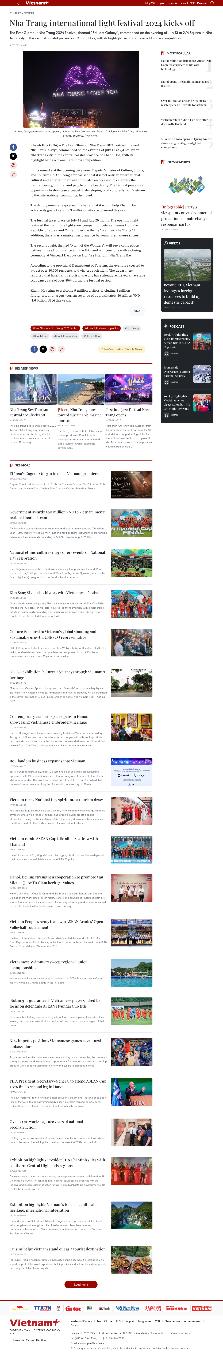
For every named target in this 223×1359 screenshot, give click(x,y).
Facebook (13, 147)
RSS (118, 1321)
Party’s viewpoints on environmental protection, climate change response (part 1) (186, 215)
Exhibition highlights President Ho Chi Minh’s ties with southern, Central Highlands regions (57, 1162)
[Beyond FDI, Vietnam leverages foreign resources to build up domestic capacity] (187, 265)
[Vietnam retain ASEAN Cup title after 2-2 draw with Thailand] (131, 849)
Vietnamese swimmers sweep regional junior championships (48, 964)
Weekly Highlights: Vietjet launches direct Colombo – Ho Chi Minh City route (177, 402)
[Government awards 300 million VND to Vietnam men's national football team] (131, 523)
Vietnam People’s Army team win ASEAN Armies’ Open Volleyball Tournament (56, 924)
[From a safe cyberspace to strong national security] (202, 374)
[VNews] (58, 1308)
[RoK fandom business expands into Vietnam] (131, 772)
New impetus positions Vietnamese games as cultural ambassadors (55, 1043)
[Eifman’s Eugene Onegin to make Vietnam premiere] (131, 484)
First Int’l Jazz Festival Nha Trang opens (127, 412)
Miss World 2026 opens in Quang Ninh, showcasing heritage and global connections (185, 143)
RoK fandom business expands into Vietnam (47, 760)
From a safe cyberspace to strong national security (177, 372)
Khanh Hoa (93, 336)
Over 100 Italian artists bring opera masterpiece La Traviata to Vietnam (183, 103)
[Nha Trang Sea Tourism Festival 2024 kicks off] (33, 389)
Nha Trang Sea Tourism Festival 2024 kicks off (29, 412)
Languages (144, 1321)
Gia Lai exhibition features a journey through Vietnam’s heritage (57, 674)
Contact (75, 1325)
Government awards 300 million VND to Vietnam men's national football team (57, 514)
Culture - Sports (22, 13)
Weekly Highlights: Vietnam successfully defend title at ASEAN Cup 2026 (177, 341)
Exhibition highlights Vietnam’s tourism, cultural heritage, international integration (52, 1207)
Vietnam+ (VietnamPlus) (37, 3)
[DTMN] (176, 1308)
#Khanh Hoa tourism (65, 336)
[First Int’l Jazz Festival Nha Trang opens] (128, 389)
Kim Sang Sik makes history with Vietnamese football (55, 592)
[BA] (201, 1308)
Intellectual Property (82, 1321)
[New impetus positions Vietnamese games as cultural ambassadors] (131, 1052)
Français (172, 3)
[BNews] (89, 1308)
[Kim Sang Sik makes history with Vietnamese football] (131, 604)
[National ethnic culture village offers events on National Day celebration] (131, 563)
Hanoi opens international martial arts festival (185, 84)
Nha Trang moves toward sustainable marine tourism (79, 415)
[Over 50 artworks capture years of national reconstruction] (131, 1132)
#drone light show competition (101, 328)
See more (22, 465)
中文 (192, 3)
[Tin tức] (73, 1308)
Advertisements (192, 1321)
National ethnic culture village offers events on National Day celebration (57, 555)
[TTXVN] (42, 1308)
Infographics (178, 162)
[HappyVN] (20, 1308)
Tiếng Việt (150, 3)
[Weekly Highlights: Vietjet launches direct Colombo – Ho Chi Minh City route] (202, 402)
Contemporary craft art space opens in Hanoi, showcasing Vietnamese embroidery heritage (49, 719)
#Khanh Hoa (40, 336)
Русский (201, 3)
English (161, 3)
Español (183, 3)
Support (129, 1321)
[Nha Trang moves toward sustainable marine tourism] (81, 389)
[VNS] (128, 1308)
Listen (174, 353)
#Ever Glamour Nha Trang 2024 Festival (55, 328)
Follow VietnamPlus (112, 349)
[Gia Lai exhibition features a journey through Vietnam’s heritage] (131, 683)
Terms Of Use (104, 1321)
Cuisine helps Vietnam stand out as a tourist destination (58, 1248)
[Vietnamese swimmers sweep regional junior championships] (131, 973)
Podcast (177, 326)
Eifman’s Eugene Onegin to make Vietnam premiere (54, 473)
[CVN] (153, 1308)
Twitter (13, 156)
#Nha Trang (132, 328)
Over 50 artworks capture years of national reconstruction (46, 1124)
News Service (172, 1321)
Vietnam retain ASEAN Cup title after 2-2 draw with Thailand (54, 841)
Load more (81, 1284)
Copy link (13, 174)
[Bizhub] (104, 1308)
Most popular (179, 53)
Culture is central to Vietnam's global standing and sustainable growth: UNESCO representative (53, 634)
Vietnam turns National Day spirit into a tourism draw (56, 799)
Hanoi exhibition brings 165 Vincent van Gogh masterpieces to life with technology (186, 65)
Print (13, 165)
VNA (157, 1321)
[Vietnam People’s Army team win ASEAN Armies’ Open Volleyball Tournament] (131, 932)
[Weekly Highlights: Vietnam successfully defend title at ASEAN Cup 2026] (202, 341)
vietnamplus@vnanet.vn (91, 1343)
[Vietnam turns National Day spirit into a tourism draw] (131, 811)
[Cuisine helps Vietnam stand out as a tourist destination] (131, 1260)
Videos (174, 243)
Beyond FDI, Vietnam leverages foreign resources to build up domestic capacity (182, 293)
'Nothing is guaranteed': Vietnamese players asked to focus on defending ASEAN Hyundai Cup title (55, 1003)
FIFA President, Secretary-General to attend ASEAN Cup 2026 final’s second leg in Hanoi (58, 1083)
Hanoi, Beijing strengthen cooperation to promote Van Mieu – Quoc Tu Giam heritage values (56, 879)
